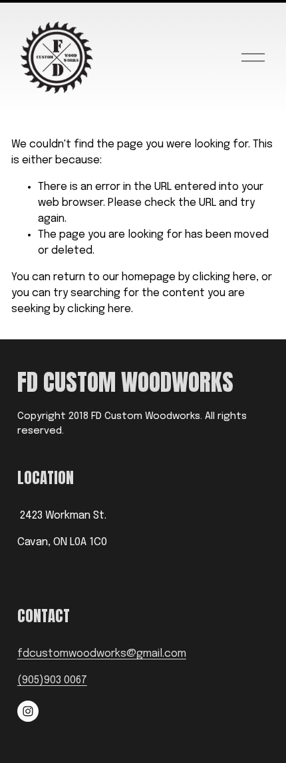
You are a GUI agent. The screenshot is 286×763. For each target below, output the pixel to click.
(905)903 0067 (52, 680)
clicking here (224, 277)
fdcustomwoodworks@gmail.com (101, 653)
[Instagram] (28, 711)
